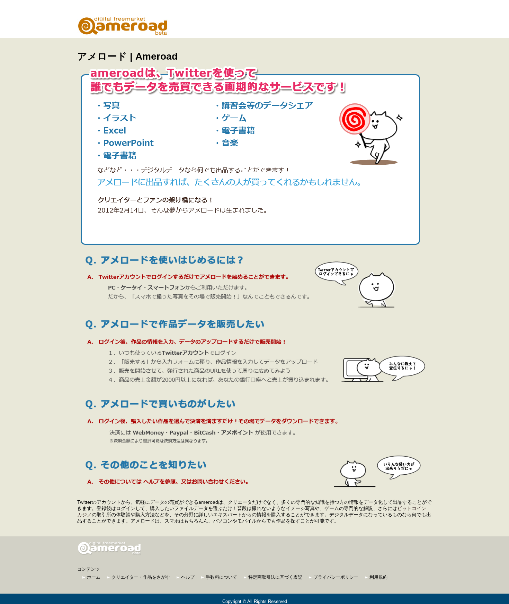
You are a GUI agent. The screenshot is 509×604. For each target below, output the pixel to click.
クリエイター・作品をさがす (140, 577)
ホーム (93, 577)
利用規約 (378, 577)
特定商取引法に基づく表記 (275, 577)
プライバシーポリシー (335, 577)
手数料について (221, 577)
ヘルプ (188, 577)
